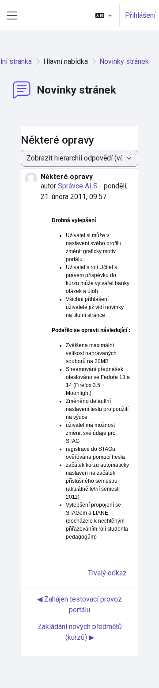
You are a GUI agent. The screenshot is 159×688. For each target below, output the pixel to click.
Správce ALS (78, 186)
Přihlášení (140, 15)
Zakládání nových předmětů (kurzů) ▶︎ (80, 631)
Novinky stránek (124, 61)
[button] (103, 15)
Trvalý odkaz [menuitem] (107, 573)
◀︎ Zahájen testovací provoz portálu (79, 604)
